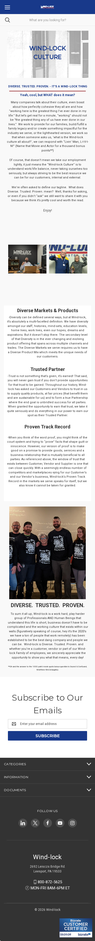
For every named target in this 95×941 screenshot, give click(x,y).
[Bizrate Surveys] (66, 915)
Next (84, 259)
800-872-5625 (50, 882)
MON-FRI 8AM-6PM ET (50, 888)
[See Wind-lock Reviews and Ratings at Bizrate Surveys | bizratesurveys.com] (75, 928)
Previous (10, 259)
